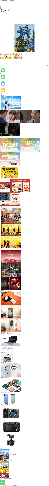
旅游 (5, 0)
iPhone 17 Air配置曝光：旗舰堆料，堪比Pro (5, 404)
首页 (0, 0)
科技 (14, 0)
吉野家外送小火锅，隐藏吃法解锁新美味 (4, 166)
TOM (2, 11)
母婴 (7, 0)
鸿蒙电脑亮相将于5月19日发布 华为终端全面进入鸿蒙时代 (6, 333)
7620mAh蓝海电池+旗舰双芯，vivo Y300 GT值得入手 (5, 291)
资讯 (1, 0)
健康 (11, 0)
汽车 (13, 0)
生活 (6, 0)
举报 (0, 60)
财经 (10, 0)
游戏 (4, 0)
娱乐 (2, 0)
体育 (3, 0)
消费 (12, 0)
